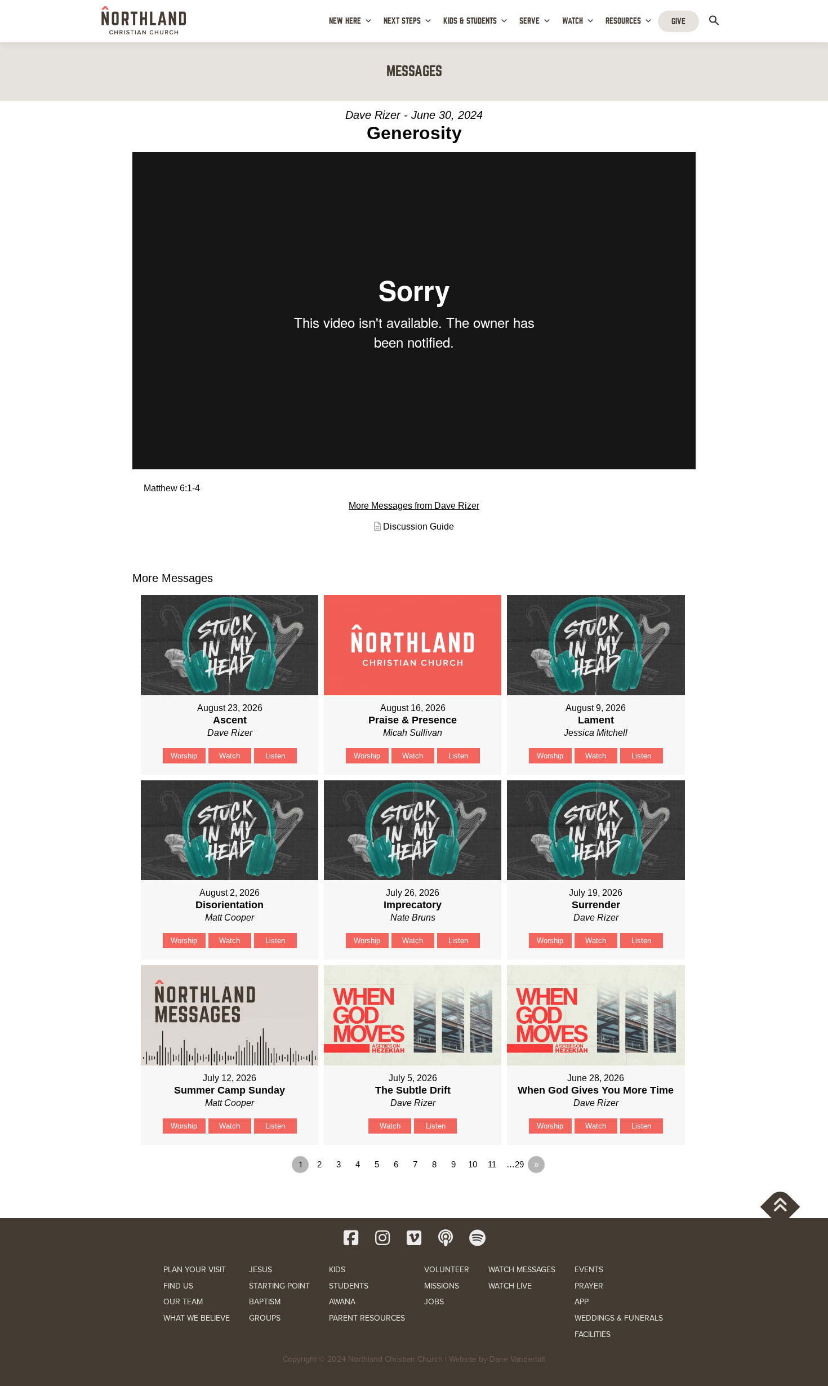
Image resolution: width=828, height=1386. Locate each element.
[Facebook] (350, 1237)
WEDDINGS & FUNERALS (619, 1318)
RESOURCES (623, 21)
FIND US (178, 1286)
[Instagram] (382, 1237)
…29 (515, 1164)
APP (582, 1302)
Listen (275, 756)
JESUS (260, 1269)
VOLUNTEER (446, 1269)
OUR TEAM (183, 1302)
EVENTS (589, 1269)
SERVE (529, 21)
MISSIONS (441, 1286)
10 (472, 1164)
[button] (714, 20)
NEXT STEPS (402, 21)
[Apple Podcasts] (445, 1237)
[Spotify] (477, 1237)
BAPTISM (265, 1302)
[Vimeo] (414, 1237)
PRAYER (589, 1286)
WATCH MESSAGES (521, 1269)
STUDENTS (348, 1286)
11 (492, 1164)
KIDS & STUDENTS (470, 21)
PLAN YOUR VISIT (194, 1269)
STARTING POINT (279, 1286)
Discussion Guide (418, 526)
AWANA (342, 1302)
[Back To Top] (780, 1207)
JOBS (434, 1302)
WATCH (572, 21)
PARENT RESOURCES (367, 1318)
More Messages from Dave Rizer (414, 505)
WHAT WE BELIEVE (196, 1318)
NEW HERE (345, 21)
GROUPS (265, 1318)
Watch (229, 756)
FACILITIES (593, 1334)
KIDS (337, 1269)
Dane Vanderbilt (517, 1359)
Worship (184, 756)
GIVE (678, 21)
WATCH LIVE (510, 1286)
